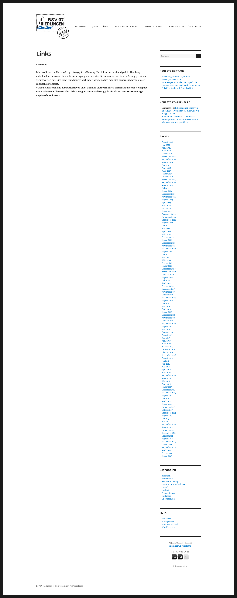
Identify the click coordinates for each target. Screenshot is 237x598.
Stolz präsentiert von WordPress (69, 586)
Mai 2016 (166, 367)
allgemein (166, 476)
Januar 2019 (167, 312)
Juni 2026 (166, 145)
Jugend (93, 26)
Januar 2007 (167, 456)
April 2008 (166, 450)
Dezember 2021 (168, 243)
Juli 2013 (165, 419)
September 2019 (169, 298)
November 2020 (169, 272)
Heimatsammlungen (126, 26)
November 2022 (169, 217)
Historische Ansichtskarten (174, 484)
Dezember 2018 (168, 315)
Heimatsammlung (170, 481)
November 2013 (168, 407)
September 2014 (169, 393)
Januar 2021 (167, 266)
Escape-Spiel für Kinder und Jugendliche (179, 82)
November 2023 (169, 197)
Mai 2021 (166, 257)
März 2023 (166, 205)
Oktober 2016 (167, 352)
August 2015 (167, 378)
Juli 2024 (166, 188)
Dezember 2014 (168, 390)
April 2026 (166, 148)
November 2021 (168, 246)
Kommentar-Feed (170, 524)
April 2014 (166, 401)
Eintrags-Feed (168, 521)
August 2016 (167, 358)
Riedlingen (166, 496)
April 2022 (166, 231)
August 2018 (167, 326)
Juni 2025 (166, 165)
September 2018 (169, 323)
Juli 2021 (165, 254)
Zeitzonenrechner (181, 566)
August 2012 (167, 427)
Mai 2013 (166, 421)
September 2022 (169, 220)
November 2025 (169, 156)
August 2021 (167, 251)
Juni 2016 (166, 364)
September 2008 (169, 447)
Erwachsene (167, 479)
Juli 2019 (165, 303)
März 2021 (166, 260)
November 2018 (168, 318)
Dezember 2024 (169, 177)
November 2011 (168, 430)
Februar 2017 (167, 346)
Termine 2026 (176, 26)
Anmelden (166, 518)
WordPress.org (168, 527)
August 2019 (167, 300)
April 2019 (166, 309)
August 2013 (167, 416)
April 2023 (166, 202)
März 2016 (166, 372)
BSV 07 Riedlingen (44, 586)
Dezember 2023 (168, 194)
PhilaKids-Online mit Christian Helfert (178, 88)
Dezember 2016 (168, 349)
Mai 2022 (166, 228)
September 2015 (169, 375)
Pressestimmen (169, 493)
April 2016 (166, 370)
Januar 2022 (167, 240)
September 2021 (169, 249)
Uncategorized (168, 499)
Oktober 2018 (167, 321)
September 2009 (169, 442)
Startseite (80, 26)
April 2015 (166, 384)
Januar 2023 (167, 211)
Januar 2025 (167, 174)
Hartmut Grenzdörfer (171, 116)
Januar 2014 (167, 404)
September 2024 (169, 182)
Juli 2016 (165, 361)
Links (105, 26)
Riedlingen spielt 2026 (171, 79)
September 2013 (169, 413)
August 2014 (167, 395)
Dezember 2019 (168, 289)
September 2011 (169, 433)
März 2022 (166, 234)
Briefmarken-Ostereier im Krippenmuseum (181, 85)
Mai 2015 (166, 381)
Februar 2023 (167, 208)
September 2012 (169, 424)
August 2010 (167, 439)
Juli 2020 (166, 280)
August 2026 (167, 142)
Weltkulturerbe (153, 26)
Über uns (193, 26)
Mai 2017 (166, 338)
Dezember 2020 (169, 269)
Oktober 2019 (167, 295)
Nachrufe (166, 490)
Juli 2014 (165, 398)
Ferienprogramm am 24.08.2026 (176, 77)
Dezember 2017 (168, 332)
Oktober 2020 (168, 274)
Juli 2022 (166, 226)
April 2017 (166, 341)
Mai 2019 (166, 306)
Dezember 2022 (169, 214)
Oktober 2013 (167, 410)
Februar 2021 (167, 263)
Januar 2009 (167, 444)
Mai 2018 (166, 329)
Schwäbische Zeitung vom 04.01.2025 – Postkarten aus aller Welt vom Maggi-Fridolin (180, 111)
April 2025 (166, 168)
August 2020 (167, 277)
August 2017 (167, 335)
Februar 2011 (167, 436)
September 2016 (169, 355)
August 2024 (167, 185)
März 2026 (166, 151)
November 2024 (169, 179)
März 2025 (166, 171)
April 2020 (166, 283)
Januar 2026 (167, 154)
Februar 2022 (167, 237)
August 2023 (167, 200)
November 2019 (169, 292)
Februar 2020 (167, 286)
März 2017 (166, 344)
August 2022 (167, 223)
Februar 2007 (167, 453)
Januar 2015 (167, 387)
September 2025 (169, 159)
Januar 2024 (167, 191)
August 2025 (167, 162)
